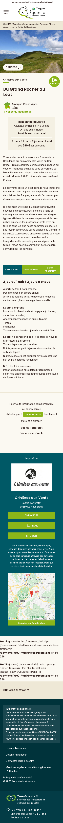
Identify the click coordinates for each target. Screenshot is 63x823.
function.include (28, 664)
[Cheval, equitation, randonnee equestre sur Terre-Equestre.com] (31, 12)
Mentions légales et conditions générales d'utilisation (28, 769)
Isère (12, 27)
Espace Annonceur (16, 748)
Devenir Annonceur (16, 754)
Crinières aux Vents (21, 813)
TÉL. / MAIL (31, 525)
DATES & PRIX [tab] (12, 269)
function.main (8, 645)
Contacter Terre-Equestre (20, 760)
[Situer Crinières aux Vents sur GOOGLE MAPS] (31, 596)
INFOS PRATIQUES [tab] (50, 269)
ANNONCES (31, 515)
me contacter (33, 414)
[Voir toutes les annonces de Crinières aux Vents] (31, 477)
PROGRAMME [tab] (31, 269)
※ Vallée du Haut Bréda (26, 27)
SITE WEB (31, 535)
